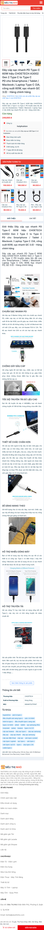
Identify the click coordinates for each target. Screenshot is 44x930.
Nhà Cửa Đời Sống (8, 872)
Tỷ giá (14, 922)
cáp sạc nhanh (15, 735)
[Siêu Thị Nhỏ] (11, 767)
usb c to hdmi (29, 718)
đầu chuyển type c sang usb (25, 721)
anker (17, 725)
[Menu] (41, 2)
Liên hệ (3, 850)
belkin (23, 725)
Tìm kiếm (36, 8)
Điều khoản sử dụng (9, 803)
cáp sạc (20, 738)
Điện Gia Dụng (6, 867)
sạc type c (21, 741)
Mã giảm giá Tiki (7, 834)
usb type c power (31, 738)
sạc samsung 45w (33, 725)
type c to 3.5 (29, 728)
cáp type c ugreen (9, 741)
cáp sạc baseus (8, 731)
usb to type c (17, 715)
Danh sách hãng (7, 819)
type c (19, 744)
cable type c (7, 748)
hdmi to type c (8, 721)
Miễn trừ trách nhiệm (9, 808)
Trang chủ (4, 13)
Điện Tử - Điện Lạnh (9, 862)
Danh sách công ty (8, 824)
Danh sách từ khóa (8, 829)
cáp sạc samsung (34, 731)
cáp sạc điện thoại (9, 738)
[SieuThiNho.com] (12, 3)
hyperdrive (6, 715)
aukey (13, 728)
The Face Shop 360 (24, 922)
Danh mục (5, 813)
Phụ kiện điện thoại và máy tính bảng (28, 13)
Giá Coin (6, 924)
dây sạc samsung (29, 735)
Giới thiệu (11, 218)
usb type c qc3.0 (9, 744)
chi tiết (32, 218)
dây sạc (5, 735)
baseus (20, 728)
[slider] (6, 63)
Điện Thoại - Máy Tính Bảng (12, 877)
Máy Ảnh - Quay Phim (9, 893)
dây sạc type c (21, 731)
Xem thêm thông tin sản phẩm (22, 683)
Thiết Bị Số (12, 13)
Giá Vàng (35, 922)
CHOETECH (10, 96)
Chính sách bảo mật (9, 798)
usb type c (30, 741)
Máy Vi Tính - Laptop (9, 887)
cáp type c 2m (28, 744)
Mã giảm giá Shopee (9, 844)
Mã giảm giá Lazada (9, 839)
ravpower (6, 728)
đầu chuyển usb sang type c (13, 718)
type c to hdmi (8, 725)
